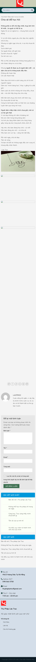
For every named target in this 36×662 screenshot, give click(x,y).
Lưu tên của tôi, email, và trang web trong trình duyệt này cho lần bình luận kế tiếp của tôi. (18, 479)
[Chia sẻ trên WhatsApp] (9, 384)
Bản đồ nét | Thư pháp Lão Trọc (19, 500)
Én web (16, 659)
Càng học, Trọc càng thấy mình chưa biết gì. (19, 514)
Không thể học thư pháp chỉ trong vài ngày (20, 507)
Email (6, 457)
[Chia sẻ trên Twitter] (16, 384)
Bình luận (7, 430)
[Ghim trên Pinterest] (23, 384)
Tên (5, 448)
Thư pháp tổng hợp (7, 16)
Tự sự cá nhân (19, 16)
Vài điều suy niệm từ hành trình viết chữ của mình (19, 528)
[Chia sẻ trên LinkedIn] (27, 384)
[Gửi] (32, 10)
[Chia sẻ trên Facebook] (12, 384)
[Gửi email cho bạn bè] (20, 384)
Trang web (7, 466)
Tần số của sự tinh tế (15, 520)
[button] (3, 3)
